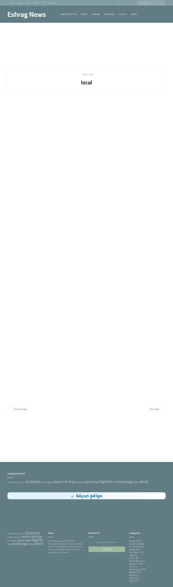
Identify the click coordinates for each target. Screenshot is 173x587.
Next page (154, 409)
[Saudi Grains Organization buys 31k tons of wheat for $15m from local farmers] (86, 206)
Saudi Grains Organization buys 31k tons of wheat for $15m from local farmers (84, 186)
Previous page (20, 409)
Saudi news (92, 482)
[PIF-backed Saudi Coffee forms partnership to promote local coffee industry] (33, 280)
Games (50, 482)
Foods (43, 482)
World (35, 3)
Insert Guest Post (69, 14)
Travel (136, 482)
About (19, 3)
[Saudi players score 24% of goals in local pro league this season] (140, 275)
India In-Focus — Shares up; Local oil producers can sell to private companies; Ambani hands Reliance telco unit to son (86, 262)
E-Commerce (20, 482)
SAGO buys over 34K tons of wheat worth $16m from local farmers (138, 183)
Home (11, 3)
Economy (96, 14)
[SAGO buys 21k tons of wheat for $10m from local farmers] (33, 201)
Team (27, 3)
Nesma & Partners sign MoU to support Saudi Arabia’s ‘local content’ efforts (83, 112)
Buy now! (52, 3)
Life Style (123, 14)
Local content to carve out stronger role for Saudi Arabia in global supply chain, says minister (139, 112)
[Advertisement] (86, 46)
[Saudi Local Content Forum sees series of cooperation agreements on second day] (33, 132)
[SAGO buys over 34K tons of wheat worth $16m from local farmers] (140, 201)
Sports (84, 14)
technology (109, 14)
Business (11, 482)
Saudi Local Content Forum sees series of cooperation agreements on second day (32, 112)
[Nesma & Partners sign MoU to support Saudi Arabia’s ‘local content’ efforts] (86, 132)
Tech (43, 3)
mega (77, 482)
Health (15, 330)
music (82, 482)
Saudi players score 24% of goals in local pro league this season (139, 257)
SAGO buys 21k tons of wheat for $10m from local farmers (33, 183)
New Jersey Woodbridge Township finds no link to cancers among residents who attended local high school (31, 344)
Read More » (20, 158)
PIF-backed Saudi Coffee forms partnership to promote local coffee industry (31, 260)
